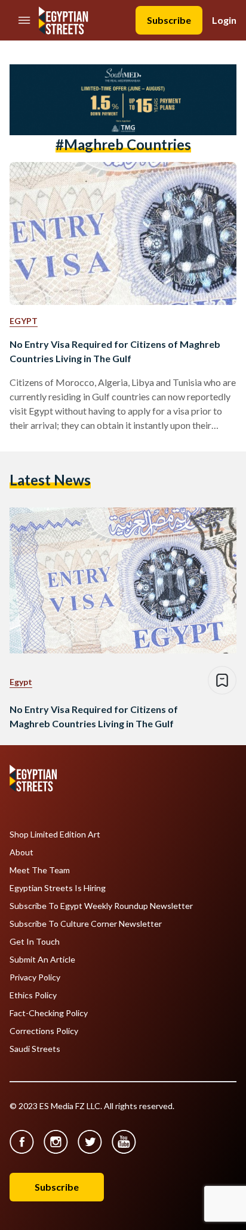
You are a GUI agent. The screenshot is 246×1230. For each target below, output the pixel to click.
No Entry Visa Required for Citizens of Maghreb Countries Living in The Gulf (115, 351)
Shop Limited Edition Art (55, 834)
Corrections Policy (44, 1031)
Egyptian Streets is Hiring (58, 888)
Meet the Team (40, 870)
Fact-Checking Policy (49, 1013)
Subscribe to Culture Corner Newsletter (86, 924)
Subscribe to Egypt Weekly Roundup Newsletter (101, 906)
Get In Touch (35, 941)
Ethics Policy (33, 995)
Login (224, 20)
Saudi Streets (35, 1049)
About (21, 852)
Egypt (24, 321)
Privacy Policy (35, 977)
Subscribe (169, 20)
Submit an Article (42, 959)
